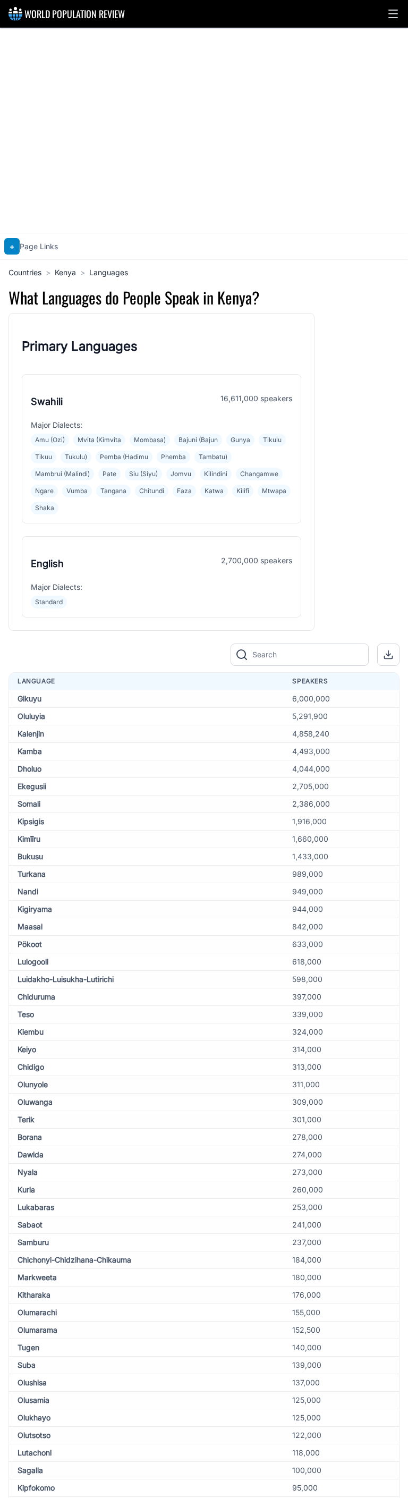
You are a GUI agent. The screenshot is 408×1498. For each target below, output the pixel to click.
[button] (393, 13)
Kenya (65, 272)
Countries (24, 272)
